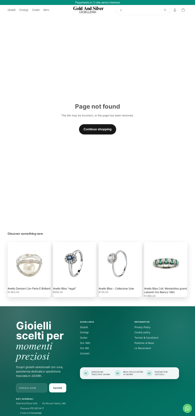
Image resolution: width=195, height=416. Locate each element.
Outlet (83, 337)
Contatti (85, 353)
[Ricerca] (165, 10)
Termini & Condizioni (146, 337)
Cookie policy (142, 332)
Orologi (84, 332)
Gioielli (84, 327)
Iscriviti (57, 388)
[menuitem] (46, 10)
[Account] (175, 10)
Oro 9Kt (84, 348)
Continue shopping (98, 129)
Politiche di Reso (144, 342)
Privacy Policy (142, 327)
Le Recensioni (142, 348)
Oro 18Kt (85, 342)
